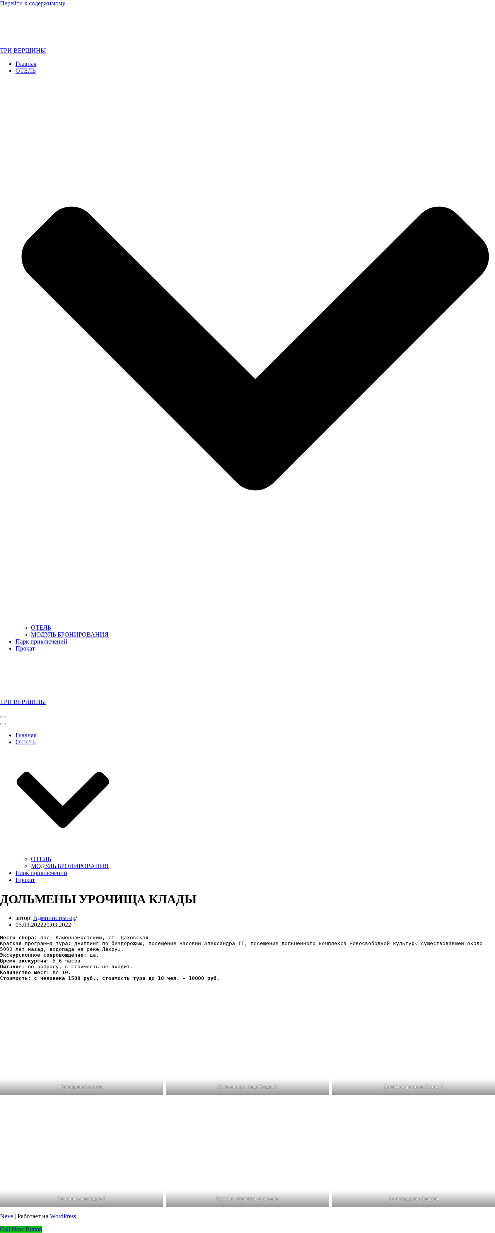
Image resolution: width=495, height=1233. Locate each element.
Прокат (25, 648)
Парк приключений (41, 641)
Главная (25, 63)
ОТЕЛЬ (41, 627)
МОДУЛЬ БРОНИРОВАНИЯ (70, 634)
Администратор (54, 917)
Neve (6, 1216)
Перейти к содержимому (32, 3)
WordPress (63, 1216)
